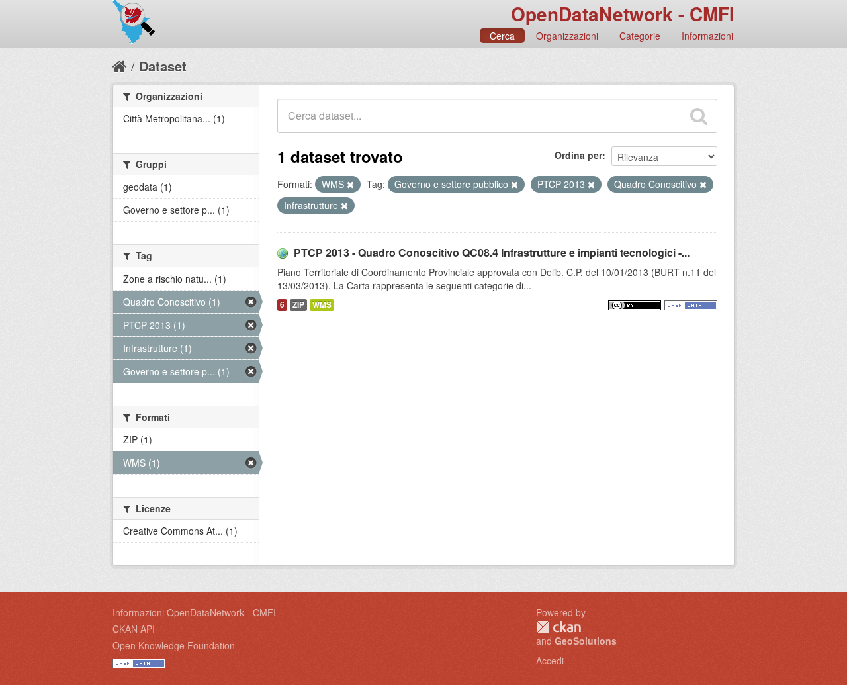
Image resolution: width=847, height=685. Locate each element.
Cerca (502, 35)
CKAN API (133, 628)
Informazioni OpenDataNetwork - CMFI (194, 612)
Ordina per (578, 154)
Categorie (639, 35)
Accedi (550, 660)
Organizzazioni (567, 35)
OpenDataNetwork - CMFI (623, 13)
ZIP (298, 304)
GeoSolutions (586, 640)
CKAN (558, 627)
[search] (698, 116)
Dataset (163, 65)
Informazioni (707, 35)
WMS (322, 304)
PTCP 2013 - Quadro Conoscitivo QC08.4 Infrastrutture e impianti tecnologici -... (492, 252)
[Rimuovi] (350, 184)
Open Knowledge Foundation (173, 645)
